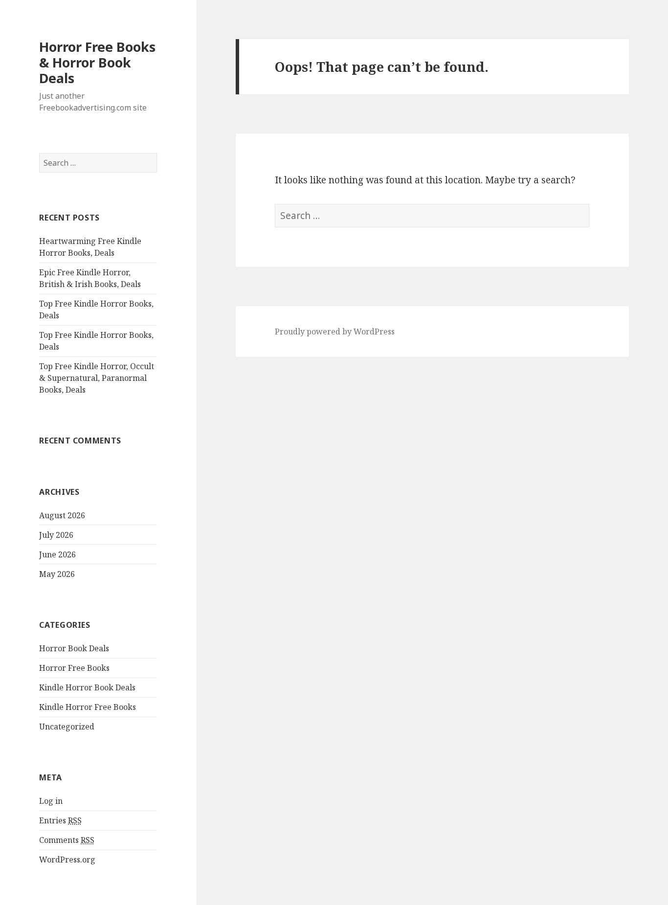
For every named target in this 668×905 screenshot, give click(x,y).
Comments (66, 840)
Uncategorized (66, 726)
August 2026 (62, 515)
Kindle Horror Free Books (87, 707)
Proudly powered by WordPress (335, 331)
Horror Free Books (74, 667)
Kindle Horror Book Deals (87, 687)
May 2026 (57, 574)
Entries (60, 820)
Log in (51, 800)
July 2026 (56, 535)
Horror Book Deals (74, 648)
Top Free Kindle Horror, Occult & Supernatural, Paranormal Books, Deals (96, 378)
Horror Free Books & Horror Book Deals (97, 62)
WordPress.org (67, 859)
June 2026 (57, 554)
